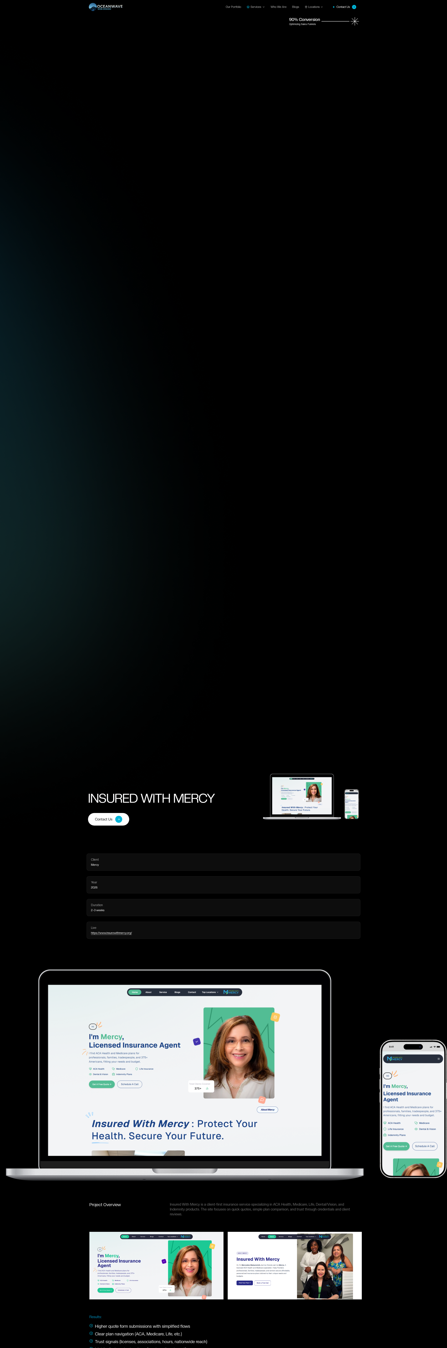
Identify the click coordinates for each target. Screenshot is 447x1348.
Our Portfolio (233, 7)
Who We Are (279, 7)
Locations (314, 7)
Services (256, 7)
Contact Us (343, 7)
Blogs (295, 7)
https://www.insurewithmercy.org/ (111, 933)
